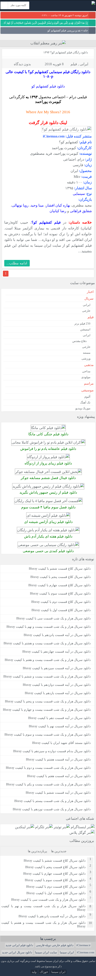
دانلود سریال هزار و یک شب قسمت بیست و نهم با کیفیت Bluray (48, 626)
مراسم (89, 383)
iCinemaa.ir (83, 945)
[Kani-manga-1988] (48, 428)
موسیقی (87, 390)
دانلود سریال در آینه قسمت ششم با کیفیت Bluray (58, 792)
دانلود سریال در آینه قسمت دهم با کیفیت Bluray (59, 718)
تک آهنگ (85, 402)
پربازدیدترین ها (37, 851)
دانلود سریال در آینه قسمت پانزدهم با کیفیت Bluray (57, 635)
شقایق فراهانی (81, 211)
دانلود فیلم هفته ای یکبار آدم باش (48, 536)
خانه (85, 30)
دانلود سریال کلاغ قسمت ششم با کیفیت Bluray (60, 568)
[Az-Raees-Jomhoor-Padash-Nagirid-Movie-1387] (48, 486)
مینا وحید (37, 205)
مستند (86, 352)
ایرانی (84, 64)
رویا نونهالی (20, 205)
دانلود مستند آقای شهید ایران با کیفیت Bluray (61, 743)
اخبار (90, 292)
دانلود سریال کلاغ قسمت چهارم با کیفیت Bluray (59, 585)
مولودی (85, 377)
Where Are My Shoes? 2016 (48, 112)
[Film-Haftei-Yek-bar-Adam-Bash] (48, 530)
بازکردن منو (49, 6)
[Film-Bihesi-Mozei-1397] (48, 545)
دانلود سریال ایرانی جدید (17, 952)
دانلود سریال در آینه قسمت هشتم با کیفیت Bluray (58, 759)
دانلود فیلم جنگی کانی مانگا (48, 434)
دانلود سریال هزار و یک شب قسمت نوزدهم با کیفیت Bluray (52, 809)
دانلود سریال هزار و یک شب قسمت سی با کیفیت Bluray (53, 618)
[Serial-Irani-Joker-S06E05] (48, 472)
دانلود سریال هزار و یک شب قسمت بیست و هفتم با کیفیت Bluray (48, 660)
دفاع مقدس (79, 341)
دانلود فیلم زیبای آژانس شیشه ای (48, 522)
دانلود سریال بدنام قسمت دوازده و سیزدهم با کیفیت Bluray (52, 751)
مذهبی (89, 365)
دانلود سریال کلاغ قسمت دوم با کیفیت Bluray (61, 601)
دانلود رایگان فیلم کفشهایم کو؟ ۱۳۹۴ (65, 52)
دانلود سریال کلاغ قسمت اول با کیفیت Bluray (61, 610)
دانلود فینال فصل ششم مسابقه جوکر (48, 478)
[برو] (4, 5)
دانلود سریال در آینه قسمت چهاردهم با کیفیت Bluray (56, 651)
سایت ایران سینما (46, 952)
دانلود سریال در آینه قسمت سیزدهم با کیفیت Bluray (57, 668)
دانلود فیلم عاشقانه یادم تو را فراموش (48, 449)
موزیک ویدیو (82, 408)
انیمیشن (85, 329)
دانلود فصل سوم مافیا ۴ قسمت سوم (48, 507)
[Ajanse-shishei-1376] (48, 515)
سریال (89, 298)
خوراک (44, 972)
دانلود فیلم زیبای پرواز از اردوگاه (48, 463)
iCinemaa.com (85, 952)
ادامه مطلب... (16, 263)
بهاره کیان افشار (58, 205)
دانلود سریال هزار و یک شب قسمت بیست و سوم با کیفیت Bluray (47, 734)
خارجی (86, 310)
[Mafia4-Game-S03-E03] (48, 501)
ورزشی (85, 358)
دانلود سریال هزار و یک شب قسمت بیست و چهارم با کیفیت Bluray (47, 709)
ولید (34, 972)
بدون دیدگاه (22, 64)
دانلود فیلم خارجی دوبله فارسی (54, 945)
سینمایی (79, 194)
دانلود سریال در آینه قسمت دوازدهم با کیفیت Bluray (57, 684)
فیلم (74, 64)
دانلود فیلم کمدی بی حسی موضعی (48, 551)
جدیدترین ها (59, 851)
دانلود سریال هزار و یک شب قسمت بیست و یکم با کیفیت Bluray (48, 784)
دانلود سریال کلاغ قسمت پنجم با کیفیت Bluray (60, 577)
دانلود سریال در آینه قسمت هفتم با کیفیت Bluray (59, 776)
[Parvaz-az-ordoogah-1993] (48, 457)
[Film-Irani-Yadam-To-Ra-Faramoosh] (48, 442)
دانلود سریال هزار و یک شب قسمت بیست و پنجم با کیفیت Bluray (48, 701)
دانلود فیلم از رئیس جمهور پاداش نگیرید (48, 492)
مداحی (86, 371)
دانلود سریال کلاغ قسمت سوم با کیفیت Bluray (60, 593)
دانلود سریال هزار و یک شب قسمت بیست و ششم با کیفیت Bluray (47, 676)
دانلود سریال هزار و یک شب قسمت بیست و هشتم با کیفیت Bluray (47, 643)
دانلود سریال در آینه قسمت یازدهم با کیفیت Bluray (58, 693)
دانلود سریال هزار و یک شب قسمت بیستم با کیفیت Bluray (52, 801)
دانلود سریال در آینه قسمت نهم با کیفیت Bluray (60, 726)
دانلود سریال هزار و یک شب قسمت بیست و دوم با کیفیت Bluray (48, 767)
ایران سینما (67, 952)
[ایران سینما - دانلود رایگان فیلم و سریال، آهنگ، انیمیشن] (93, 3)
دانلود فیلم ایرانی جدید (19, 945)
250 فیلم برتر (82, 323)
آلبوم (87, 396)
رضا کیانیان (58, 211)
